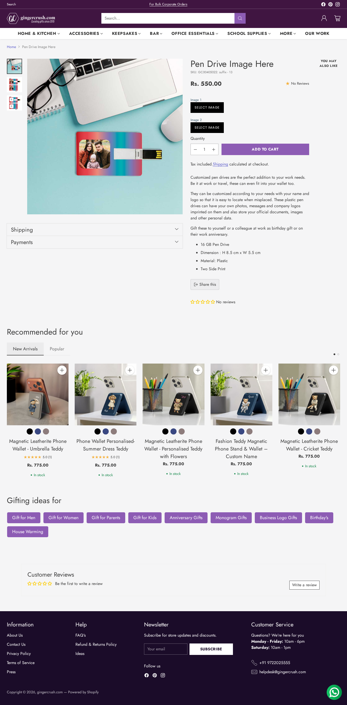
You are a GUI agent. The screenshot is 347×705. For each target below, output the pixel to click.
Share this (207, 284)
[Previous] (8, 420)
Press (11, 672)
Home (11, 46)
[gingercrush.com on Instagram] (337, 5)
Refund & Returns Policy (96, 644)
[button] (249, 99)
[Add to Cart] (62, 370)
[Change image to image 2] (14, 84)
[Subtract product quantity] (195, 149)
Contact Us (16, 644)
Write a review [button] (304, 585)
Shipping (220, 164)
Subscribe (211, 649)
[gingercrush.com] (31, 18)
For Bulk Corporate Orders (168, 4)
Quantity (198, 138)
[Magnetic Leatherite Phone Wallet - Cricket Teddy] (309, 394)
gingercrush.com (50, 692)
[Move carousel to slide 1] (334, 354)
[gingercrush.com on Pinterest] (330, 5)
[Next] (338, 420)
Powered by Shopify (83, 692)
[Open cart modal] (337, 18)
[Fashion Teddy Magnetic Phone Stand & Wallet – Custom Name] (241, 394)
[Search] (240, 18)
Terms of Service (21, 663)
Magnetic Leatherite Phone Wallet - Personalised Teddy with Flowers (173, 449)
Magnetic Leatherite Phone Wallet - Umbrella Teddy (38, 445)
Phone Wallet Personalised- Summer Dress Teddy (105, 445)
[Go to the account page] (324, 18)
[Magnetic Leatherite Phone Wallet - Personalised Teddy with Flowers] (173, 394)
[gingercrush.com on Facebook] (323, 5)
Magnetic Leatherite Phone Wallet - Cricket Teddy (309, 445)
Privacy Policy (19, 653)
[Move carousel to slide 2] (338, 354)
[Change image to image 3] (14, 103)
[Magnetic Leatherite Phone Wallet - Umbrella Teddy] (38, 394)
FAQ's (80, 635)
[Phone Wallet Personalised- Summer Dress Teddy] (105, 394)
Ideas (79, 653)
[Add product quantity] (213, 149)
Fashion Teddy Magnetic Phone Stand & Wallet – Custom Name (241, 449)
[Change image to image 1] (14, 66)
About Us (15, 635)
